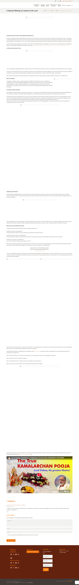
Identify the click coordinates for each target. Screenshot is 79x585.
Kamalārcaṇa (37, 351)
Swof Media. (16, 582)
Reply (7, 511)
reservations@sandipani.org (25, 454)
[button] (72, 5)
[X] (58, 1)
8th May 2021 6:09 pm (10, 506)
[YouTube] (60, 1)
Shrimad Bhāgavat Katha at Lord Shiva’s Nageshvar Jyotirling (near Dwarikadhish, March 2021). (51, 45)
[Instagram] (18, 554)
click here (64, 550)
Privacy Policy (69, 581)
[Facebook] (55, 1)
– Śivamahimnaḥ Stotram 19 (39, 250)
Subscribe (46, 569)
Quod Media (30, 582)
